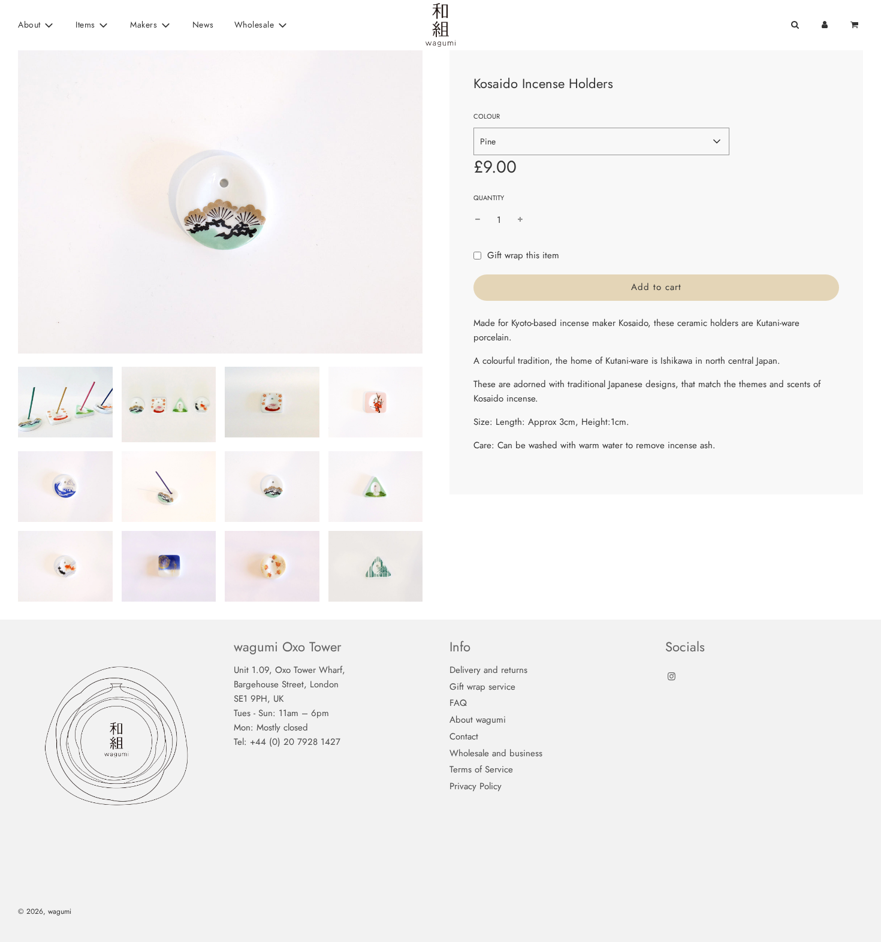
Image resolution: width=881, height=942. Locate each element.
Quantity (488, 198)
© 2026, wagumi (44, 911)
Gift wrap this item (523, 255)
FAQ (458, 702)
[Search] (795, 24)
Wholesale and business (495, 753)
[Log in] (825, 24)
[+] (520, 220)
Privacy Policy (475, 786)
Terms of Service (481, 769)
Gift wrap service (482, 686)
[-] (477, 220)
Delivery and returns (488, 670)
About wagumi (477, 719)
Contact (463, 736)
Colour (486, 116)
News (203, 25)
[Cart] (855, 24)
